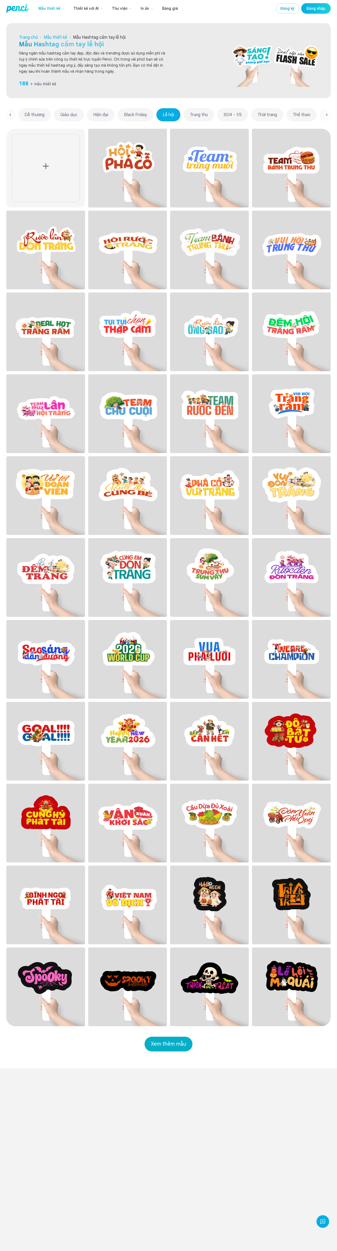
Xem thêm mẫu (168, 1044)
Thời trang (267, 114)
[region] (168, 115)
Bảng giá (170, 8)
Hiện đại (100, 114)
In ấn (145, 8)
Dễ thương (34, 114)
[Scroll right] (327, 115)
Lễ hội (168, 114)
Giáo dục (68, 114)
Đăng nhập (315, 8)
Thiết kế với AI (86, 8)
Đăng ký (287, 8)
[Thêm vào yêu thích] (160, 135)
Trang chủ (28, 37)
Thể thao (301, 114)
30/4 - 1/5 (233, 114)
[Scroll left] (10, 115)
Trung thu (199, 114)
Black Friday (135, 114)
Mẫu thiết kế (49, 8)
